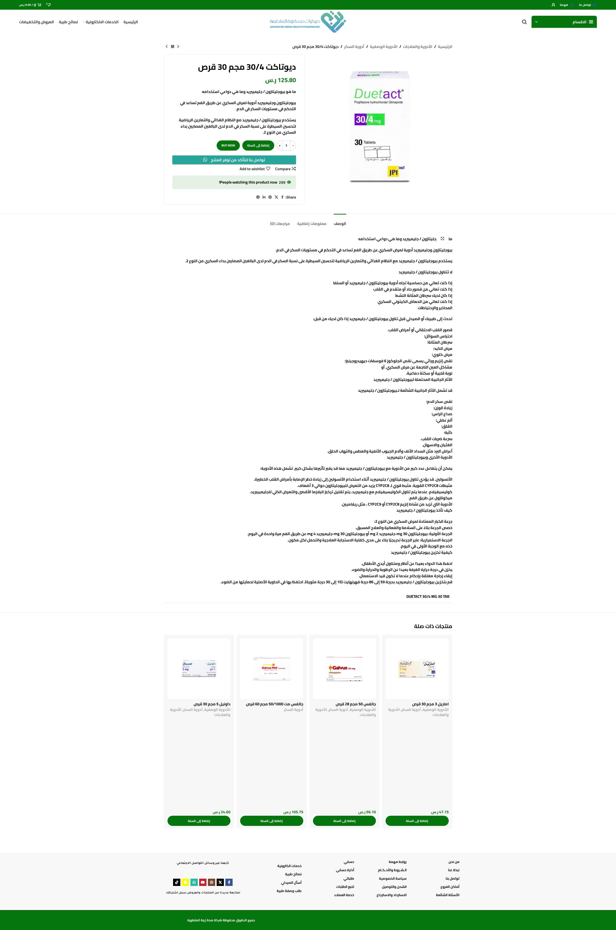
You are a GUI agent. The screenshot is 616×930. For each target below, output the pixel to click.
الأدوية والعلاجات (417, 47)
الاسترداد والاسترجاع (392, 895)
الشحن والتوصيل (394, 887)
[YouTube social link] (202, 882)
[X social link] (276, 197)
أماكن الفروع (450, 887)
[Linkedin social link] (264, 197)
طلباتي (348, 878)
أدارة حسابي (345, 870)
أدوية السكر (354, 47)
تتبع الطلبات (345, 887)
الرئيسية (445, 47)
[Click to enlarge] (442, 238)
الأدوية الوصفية (383, 47)
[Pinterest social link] (270, 197)
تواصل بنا (452, 878)
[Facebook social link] (282, 197)
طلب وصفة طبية (289, 891)
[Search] (524, 22)
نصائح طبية (293, 874)
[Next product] (167, 47)
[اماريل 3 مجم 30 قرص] (417, 668)
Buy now (228, 145)
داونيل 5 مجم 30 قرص (212, 703)
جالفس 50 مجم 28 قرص (356, 703)
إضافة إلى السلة (258, 145)
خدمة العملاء (344, 895)
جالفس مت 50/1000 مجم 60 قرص (274, 703)
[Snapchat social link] (185, 882)
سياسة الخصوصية (393, 878)
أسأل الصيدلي (291, 882)
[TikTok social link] (176, 882)
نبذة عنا (453, 870)
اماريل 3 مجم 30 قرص (430, 703)
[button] (417, 821)
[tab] (280, 221)
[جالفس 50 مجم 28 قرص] (344, 668)
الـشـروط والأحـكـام (392, 870)
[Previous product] (178, 47)
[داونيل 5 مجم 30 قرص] (199, 668)
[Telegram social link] (258, 197)
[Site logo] (308, 21)
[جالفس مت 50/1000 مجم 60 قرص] (271, 668)
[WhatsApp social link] (194, 882)
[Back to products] (172, 47)
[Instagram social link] (211, 882)
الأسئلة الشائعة (447, 895)
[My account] (553, 5)
